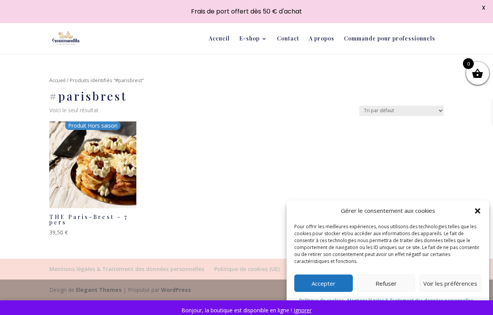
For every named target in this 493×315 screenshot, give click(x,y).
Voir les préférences (450, 283)
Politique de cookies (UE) (247, 269)
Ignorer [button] (302, 310)
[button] (477, 211)
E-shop (249, 39)
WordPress (176, 289)
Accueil (219, 39)
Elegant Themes (99, 289)
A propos (321, 39)
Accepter (323, 283)
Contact (288, 39)
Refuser (386, 283)
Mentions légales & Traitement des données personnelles (126, 269)
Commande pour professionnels (389, 39)
